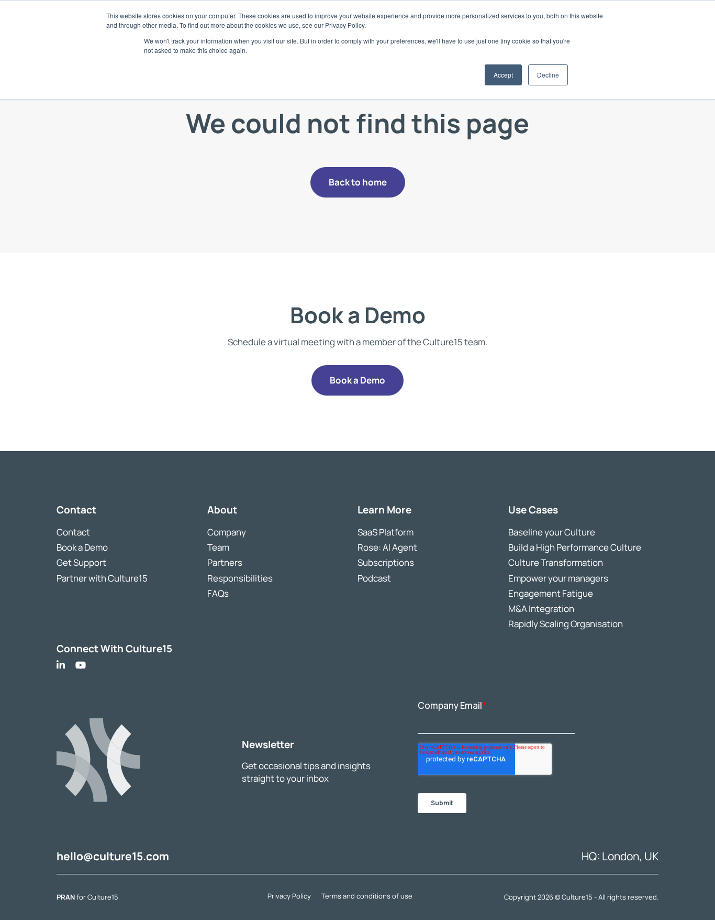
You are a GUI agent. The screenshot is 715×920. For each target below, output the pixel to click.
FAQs (218, 593)
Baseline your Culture (551, 532)
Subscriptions (386, 562)
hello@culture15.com (113, 856)
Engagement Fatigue (550, 593)
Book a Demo (82, 547)
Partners (224, 562)
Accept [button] (503, 74)
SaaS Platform (386, 532)
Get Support (81, 562)
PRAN (66, 897)
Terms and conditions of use (366, 895)
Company (226, 532)
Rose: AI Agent (387, 547)
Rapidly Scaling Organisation (565, 624)
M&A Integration (541, 608)
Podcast (374, 578)
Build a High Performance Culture (574, 547)
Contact (73, 532)
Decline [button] (548, 74)
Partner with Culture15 (102, 578)
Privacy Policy (289, 895)
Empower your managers (558, 578)
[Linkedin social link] (61, 665)
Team (218, 547)
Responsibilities (240, 578)
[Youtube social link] (80, 665)
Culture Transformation (555, 562)
